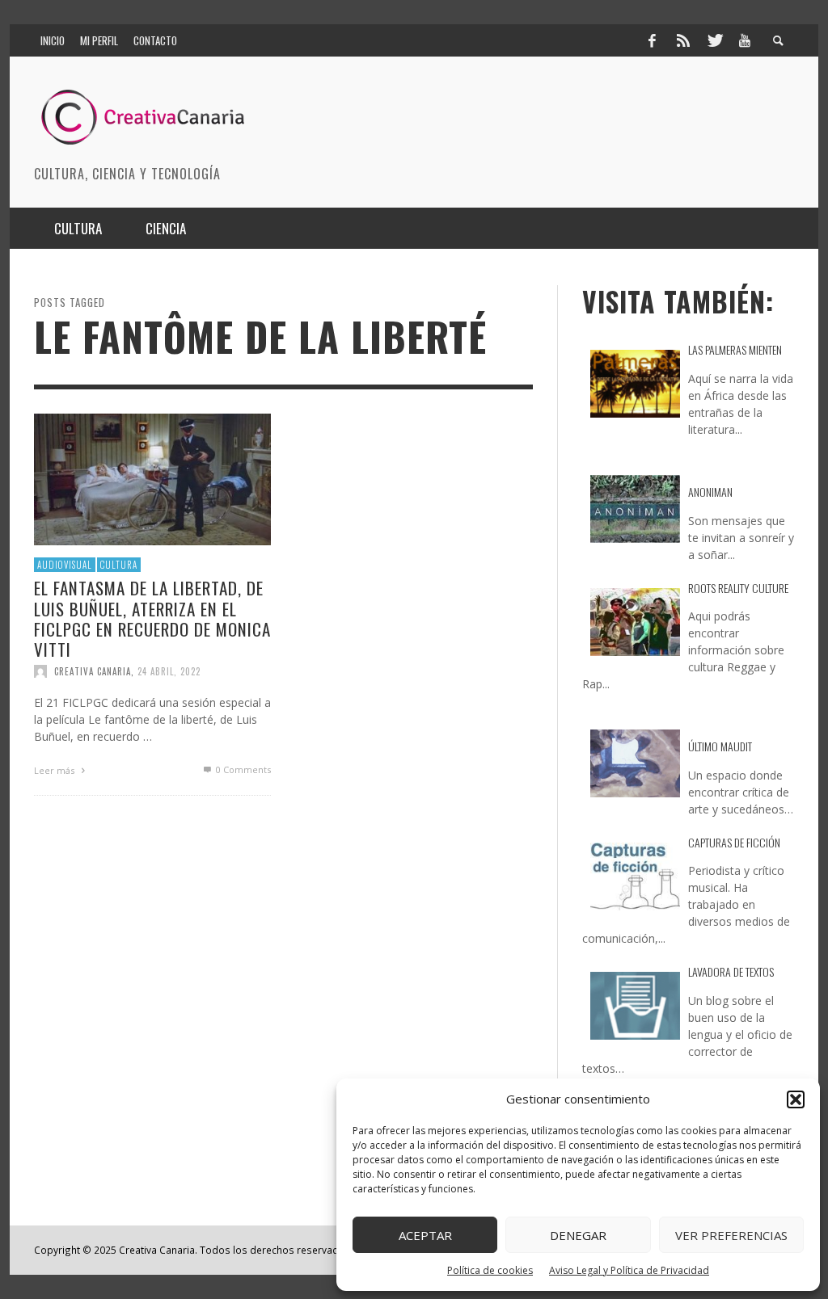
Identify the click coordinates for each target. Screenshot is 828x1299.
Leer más (55, 770)
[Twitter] (714, 40)
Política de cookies (490, 1270)
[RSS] (683, 40)
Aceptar (425, 1235)
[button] (796, 1099)
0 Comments (242, 769)
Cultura (118, 564)
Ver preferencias (731, 1235)
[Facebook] (651, 40)
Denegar (578, 1235)
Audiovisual (64, 564)
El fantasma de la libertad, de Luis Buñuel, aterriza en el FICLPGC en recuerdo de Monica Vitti (152, 618)
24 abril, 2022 (169, 671)
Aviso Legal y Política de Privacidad (629, 1270)
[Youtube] (744, 40)
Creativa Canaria (92, 671)
